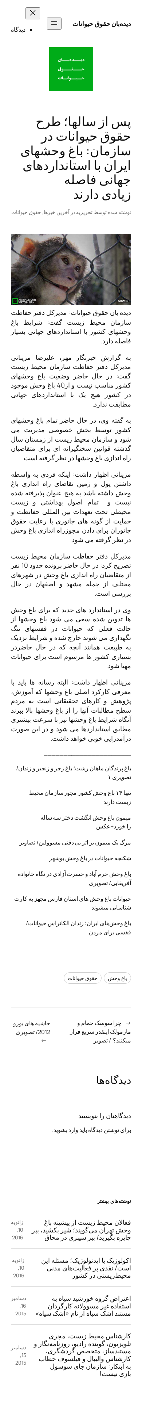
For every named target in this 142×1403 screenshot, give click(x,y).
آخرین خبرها (57, 212)
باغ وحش (117, 978)
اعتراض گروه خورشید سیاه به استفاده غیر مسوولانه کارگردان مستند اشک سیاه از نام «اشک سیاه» (83, 1306)
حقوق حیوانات (26, 212)
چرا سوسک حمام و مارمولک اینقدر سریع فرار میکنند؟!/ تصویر (100, 1031)
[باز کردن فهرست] (54, 24)
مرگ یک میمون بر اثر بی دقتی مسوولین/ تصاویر (75, 842)
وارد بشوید (66, 1130)
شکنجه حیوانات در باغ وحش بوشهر (90, 858)
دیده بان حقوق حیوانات (101, 312)
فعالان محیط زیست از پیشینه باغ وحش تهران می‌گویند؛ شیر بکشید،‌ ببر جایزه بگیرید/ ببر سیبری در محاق (81, 1230)
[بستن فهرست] (32, 13)
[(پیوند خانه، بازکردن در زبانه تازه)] (71, 69)
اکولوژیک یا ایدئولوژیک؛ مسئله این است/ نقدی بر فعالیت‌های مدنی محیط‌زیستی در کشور (86, 1268)
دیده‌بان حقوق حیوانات (101, 23)
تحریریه (84, 212)
